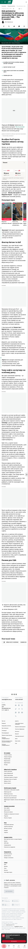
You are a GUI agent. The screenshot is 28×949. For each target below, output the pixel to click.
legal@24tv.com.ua (18, 926)
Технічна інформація (19, 729)
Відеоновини (7, 760)
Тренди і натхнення (8, 857)
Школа (5, 841)
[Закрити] (25, 935)
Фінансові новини (8, 812)
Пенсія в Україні (8, 818)
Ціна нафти (6, 808)
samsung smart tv (16, 905)
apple (16, 901)
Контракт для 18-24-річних (10, 795)
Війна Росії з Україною (10, 769)
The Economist (19, 127)
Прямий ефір (7, 758)
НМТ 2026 (6, 843)
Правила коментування (20, 726)
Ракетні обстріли (8, 771)
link (15, 705)
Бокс (5, 864)
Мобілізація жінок (8, 793)
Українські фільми (8, 826)
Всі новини (7, 753)
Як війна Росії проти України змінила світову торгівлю (13, 63)
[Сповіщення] (26, 2)
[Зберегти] (24, 26)
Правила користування (7, 735)
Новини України (8, 756)
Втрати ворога (7, 783)
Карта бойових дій (8, 773)
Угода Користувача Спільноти (19, 724)
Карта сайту (17, 741)
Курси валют (7, 810)
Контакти (17, 731)
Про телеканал (5, 728)
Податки (6, 816)
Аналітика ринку (8, 853)
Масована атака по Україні (10, 779)
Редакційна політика (6, 725)
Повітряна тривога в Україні (10, 777)
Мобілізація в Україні (10, 788)
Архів (16, 738)
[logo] (9, 2)
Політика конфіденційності (6, 738)
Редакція (4, 723)
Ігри (16, 743)
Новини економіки (9, 806)
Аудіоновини (7, 762)
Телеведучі (4, 730)
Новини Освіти (8, 837)
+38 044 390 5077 (19, 699)
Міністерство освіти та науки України (13, 839)
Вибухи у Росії (7, 781)
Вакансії (17, 733)
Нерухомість (7, 852)
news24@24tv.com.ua (7, 699)
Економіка (4, 6)
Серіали (6, 832)
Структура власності (19, 736)
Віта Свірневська (9, 22)
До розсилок (9, 891)
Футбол (6, 866)
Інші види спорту (8, 872)
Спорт (5, 862)
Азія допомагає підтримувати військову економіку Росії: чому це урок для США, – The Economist (21, 6)
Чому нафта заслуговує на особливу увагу (13, 71)
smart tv (6, 905)
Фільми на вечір (8, 828)
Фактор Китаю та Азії (9, 67)
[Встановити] (14, 938)
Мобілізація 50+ (7, 792)
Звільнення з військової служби (11, 790)
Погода (5, 764)
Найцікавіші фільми (9, 824)
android (6, 901)
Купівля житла (7, 855)
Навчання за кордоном (9, 847)
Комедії (6, 830)
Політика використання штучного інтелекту (7, 741)
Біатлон (6, 870)
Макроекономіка (11, 6)
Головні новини (8, 754)
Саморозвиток (7, 845)
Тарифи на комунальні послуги (11, 814)
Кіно (5, 822)
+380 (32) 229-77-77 (10, 925)
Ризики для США (7, 75)
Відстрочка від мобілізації (10, 797)
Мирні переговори (8, 775)
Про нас (3, 721)
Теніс (5, 868)
